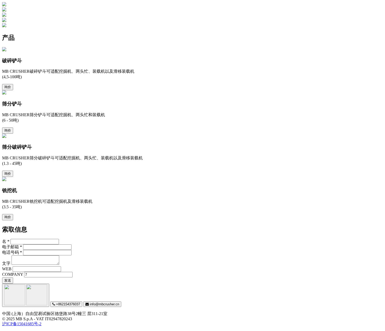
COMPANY (12, 274)
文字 (6, 263)
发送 (7, 280)
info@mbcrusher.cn (104, 304)
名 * (5, 241)
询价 (7, 87)
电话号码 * (12, 252)
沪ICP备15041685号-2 (21, 324)
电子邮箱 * (12, 247)
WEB (7, 269)
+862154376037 (67, 304)
